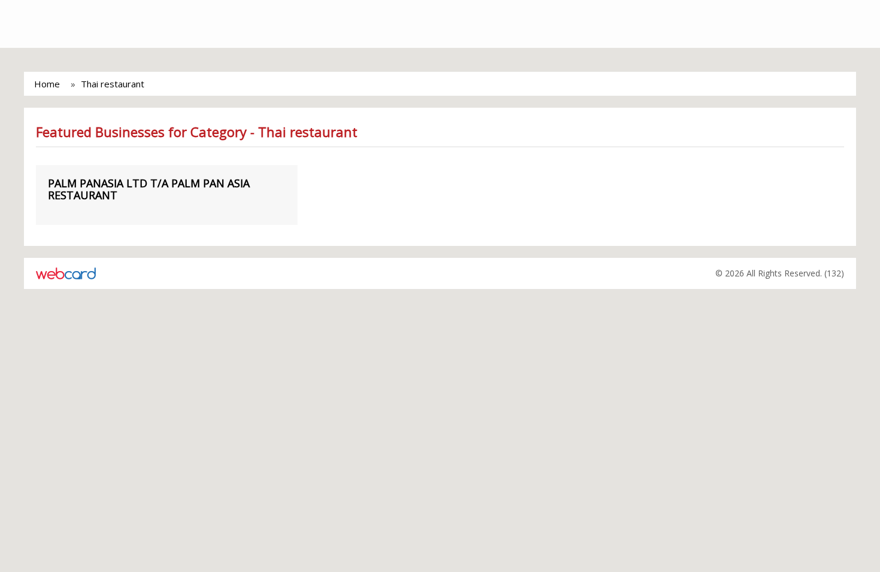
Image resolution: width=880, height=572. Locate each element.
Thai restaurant (112, 84)
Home (47, 84)
